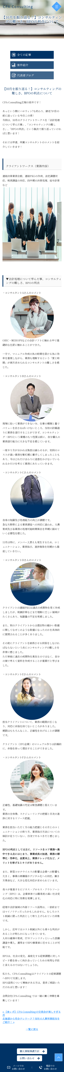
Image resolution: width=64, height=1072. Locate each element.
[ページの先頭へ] (58, 1057)
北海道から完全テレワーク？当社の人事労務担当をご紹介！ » (31, 1020)
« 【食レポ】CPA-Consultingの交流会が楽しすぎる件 (31, 1013)
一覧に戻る (32, 1029)
